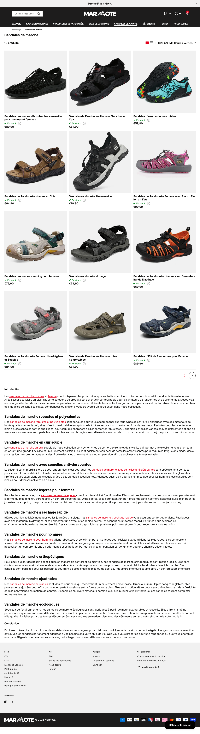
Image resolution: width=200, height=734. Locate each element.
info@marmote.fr (151, 667)
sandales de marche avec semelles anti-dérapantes (123, 469)
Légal (6, 652)
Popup (19, 123)
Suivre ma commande (60, 660)
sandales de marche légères (58, 495)
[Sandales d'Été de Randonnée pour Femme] (164, 322)
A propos (96, 652)
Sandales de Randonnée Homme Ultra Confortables (93, 358)
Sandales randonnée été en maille (90, 196)
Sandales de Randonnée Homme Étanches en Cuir (97, 118)
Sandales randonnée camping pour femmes (31, 276)
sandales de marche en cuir (26, 447)
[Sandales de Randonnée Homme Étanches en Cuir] (100, 82)
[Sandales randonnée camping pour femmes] (35, 242)
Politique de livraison (15, 685)
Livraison (97, 665)
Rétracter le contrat (180, 725)
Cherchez (39, 14)
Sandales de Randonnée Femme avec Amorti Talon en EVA (164, 198)
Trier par (163, 42)
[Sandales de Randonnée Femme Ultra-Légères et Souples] (35, 322)
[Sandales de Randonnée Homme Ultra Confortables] (100, 322)
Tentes (164, 23)
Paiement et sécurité (103, 660)
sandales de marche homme (26, 396)
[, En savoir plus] (167, 13)
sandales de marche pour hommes (31, 539)
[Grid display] (147, 43)
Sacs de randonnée (37, 23)
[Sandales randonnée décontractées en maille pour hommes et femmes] (35, 82)
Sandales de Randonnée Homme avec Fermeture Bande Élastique (164, 278)
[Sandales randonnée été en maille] (100, 162)
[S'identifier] (178, 13)
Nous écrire (55, 665)
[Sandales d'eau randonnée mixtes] (164, 82)
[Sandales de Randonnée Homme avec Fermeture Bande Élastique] (164, 242)
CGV (6, 660)
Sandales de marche (125, 23)
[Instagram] (5, 702)
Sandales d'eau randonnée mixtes (154, 116)
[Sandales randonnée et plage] (100, 242)
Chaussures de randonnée (68, 23)
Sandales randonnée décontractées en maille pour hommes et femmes (33, 118)
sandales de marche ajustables (28, 584)
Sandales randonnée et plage (87, 276)
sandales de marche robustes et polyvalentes (38, 421)
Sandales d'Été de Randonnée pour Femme (160, 356)
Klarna (96, 656)
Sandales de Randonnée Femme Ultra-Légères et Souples (33, 358)
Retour (52, 669)
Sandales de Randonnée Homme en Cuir (29, 196)
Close (197, 3)
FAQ (51, 656)
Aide (50, 652)
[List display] (151, 43)
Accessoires (181, 23)
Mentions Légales (13, 665)
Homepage (16, 29)
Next (192, 375)
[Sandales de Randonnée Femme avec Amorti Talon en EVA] (164, 162)
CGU (6, 656)
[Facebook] (12, 702)
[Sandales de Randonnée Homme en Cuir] (35, 162)
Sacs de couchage (99, 23)
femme (52, 396)
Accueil (16, 23)
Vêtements (149, 23)
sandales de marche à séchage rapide (109, 517)
